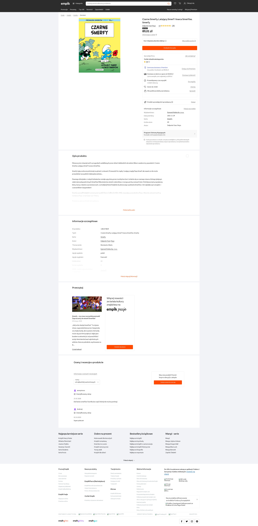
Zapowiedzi (99, 9)
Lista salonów (62, 478)
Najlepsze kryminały (137, 441)
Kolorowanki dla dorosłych (103, 438)
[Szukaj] (168, 3)
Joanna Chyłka (63, 444)
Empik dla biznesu (116, 493)
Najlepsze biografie (136, 450)
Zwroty (139, 486)
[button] (99, 45)
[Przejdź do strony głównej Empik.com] (65, 4)
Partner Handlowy (63, 484)
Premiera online (63, 501)
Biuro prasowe (62, 476)
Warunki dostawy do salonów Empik (147, 481)
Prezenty (73, 9)
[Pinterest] (197, 521)
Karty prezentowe (116, 496)
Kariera (60, 481)
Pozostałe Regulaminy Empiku (145, 494)
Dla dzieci (83, 15)
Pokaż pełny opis (129, 210)
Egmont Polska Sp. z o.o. (175, 112)
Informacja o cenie (148, 35)
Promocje (64, 9)
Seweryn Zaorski (64, 447)
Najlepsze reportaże (137, 452)
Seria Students (63, 450)
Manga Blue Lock (171, 447)
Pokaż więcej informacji (129, 276)
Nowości (90, 9)
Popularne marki (89, 476)
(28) (173, 25)
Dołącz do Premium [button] (188, 69)
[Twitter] (186, 521)
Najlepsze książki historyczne (140, 447)
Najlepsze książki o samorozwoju (141, 444)
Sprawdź (192, 91)
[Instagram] (192, 521)
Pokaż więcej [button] (128, 460)
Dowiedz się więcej (119, 347)
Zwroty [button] (192, 87)
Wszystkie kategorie (91, 473)
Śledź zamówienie (116, 473)
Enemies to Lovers (100, 444)
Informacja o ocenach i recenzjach (85, 374)
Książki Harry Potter (65, 438)
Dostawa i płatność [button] (188, 75)
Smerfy (169, 119)
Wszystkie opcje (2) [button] (189, 41)
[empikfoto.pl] (63, 521)
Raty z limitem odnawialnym (145, 510)
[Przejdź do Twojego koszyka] (180, 3)
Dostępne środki (115, 481)
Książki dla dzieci (100, 452)
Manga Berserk (170, 450)
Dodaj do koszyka (170, 48)
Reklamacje (140, 489)
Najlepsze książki (136, 438)
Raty (138, 507)
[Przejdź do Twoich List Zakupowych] (175, 3)
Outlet (108, 9)
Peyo (154, 26)
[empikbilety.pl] (78, 521)
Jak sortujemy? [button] (190, 56)
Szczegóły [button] (191, 81)
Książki (69, 15)
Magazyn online (63, 498)
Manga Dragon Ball (171, 444)
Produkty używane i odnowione (94, 500)
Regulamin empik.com (143, 491)
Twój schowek (115, 476)
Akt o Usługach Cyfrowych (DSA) (147, 499)
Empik (62, 15)
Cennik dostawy (141, 476)
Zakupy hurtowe (115, 498)
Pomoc (139, 473)
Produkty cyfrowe (116, 478)
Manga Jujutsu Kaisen (172, 441)
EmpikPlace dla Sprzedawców (93, 485)
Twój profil (114, 484)
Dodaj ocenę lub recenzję (168, 382)
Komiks (75, 15)
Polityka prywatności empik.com (146, 497)
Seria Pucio (62, 452)
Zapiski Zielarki (170, 452)
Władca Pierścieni (64, 441)
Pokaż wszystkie (190, 109)
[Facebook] (181, 521)
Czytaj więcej (77, 349)
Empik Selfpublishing (64, 489)
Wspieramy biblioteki (64, 486)
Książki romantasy (100, 441)
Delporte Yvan (147, 26)
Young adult (98, 450)
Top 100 (81, 9)
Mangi (167, 438)
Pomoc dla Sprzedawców (92, 491)
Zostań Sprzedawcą (91, 488)
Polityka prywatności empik (145, 505)
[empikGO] (93, 521)
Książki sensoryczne (101, 447)
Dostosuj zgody (141, 502)
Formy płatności (141, 484)
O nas (60, 473)
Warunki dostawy (142, 478)
